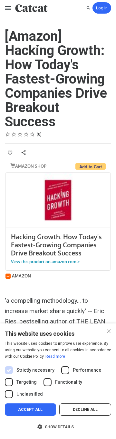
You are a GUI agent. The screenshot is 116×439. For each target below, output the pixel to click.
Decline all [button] (85, 409)
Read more (55, 356)
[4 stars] (26, 134)
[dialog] (58, 381)
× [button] (108, 330)
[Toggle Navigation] (8, 8)
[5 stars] (32, 134)
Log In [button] (102, 8)
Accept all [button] (30, 409)
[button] (58, 427)
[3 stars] (20, 134)
